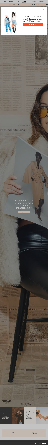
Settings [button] (35, 443)
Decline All (39, 443)
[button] (44, 10)
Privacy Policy (30, 443)
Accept (44, 443)
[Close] (46, 443)
